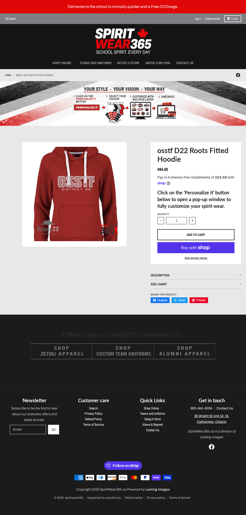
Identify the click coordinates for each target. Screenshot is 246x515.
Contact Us (224, 408)
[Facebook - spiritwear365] (238, 75)
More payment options (196, 258)
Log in (198, 19)
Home (8, 75)
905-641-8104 (201, 408)
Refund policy (134, 497)
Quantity (163, 214)
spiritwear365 (74, 497)
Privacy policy (156, 497)
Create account (212, 19)
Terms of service (179, 497)
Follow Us (123, 368)
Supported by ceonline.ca (104, 497)
